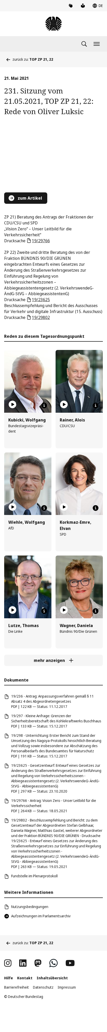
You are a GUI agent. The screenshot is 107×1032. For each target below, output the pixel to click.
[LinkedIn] (22, 963)
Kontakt (24, 977)
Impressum (67, 987)
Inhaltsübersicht (52, 977)
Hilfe (8, 977)
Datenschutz (43, 987)
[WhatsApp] (53, 963)
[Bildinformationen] (44, 405)
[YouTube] (70, 963)
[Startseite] (53, 24)
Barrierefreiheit (16, 987)
